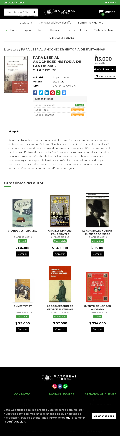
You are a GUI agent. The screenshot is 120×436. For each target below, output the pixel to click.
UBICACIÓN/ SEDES (14, 2)
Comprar (22, 254)
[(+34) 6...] (65, 386)
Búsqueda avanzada (28, 16)
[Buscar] (34, 12)
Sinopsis (14, 131)
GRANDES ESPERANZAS (22, 230)
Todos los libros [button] (47, 30)
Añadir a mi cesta (106, 69)
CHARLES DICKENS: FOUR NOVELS (60, 232)
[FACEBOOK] (60, 386)
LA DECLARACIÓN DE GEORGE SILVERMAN (60, 307)
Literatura (11, 49)
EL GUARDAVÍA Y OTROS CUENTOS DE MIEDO (97, 232)
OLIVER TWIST (22, 305)
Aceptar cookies (104, 415)
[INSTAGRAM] (54, 386)
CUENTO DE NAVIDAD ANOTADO (97, 307)
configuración (16, 421)
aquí (68, 417)
